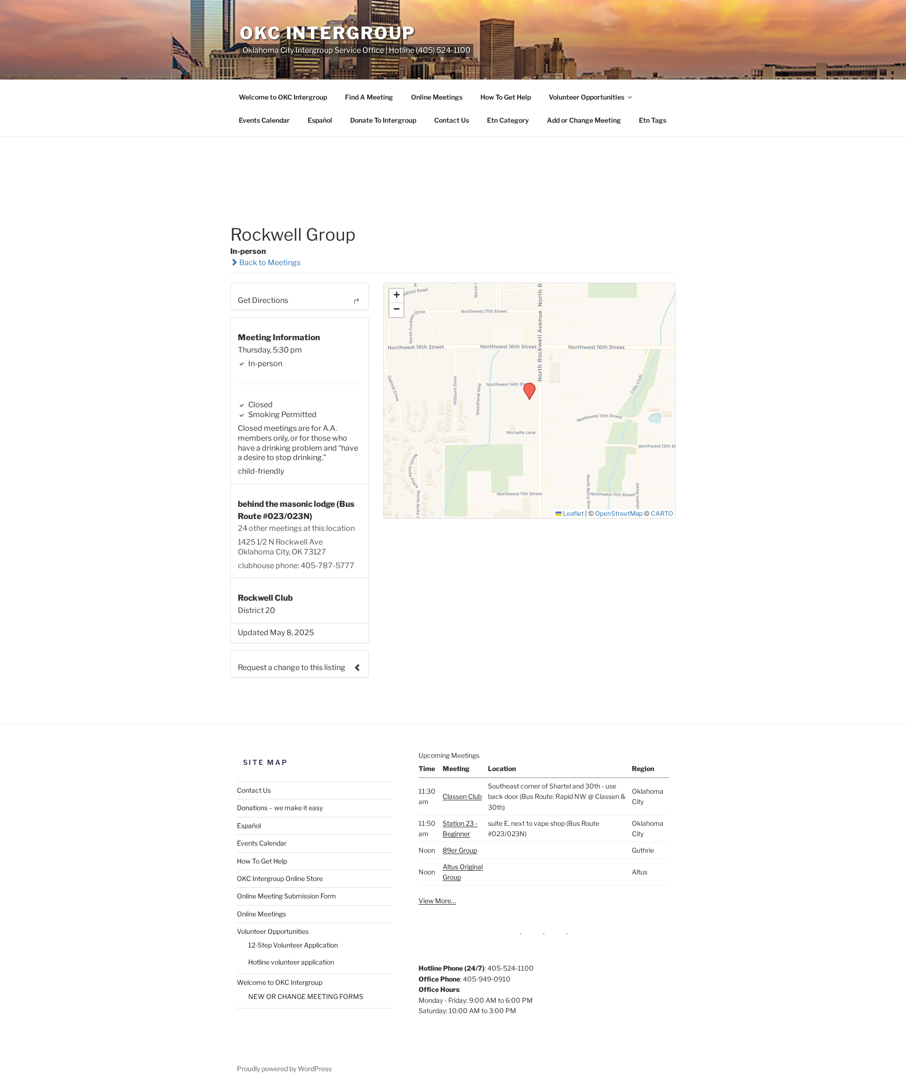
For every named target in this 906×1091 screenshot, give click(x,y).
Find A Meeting (369, 97)
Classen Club (462, 796)
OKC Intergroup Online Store (280, 878)
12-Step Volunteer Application (293, 945)
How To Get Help (505, 97)
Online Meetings (436, 97)
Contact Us (451, 120)
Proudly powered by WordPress (284, 1069)
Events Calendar (264, 120)
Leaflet (573, 513)
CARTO (662, 513)
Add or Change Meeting (584, 120)
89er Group (460, 850)
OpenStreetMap (619, 513)
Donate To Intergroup (383, 120)
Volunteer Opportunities (586, 97)
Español (320, 120)
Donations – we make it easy (280, 808)
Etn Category (508, 120)
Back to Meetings (269, 262)
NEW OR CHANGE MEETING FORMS (305, 996)
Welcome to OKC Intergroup (283, 97)
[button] (526, 385)
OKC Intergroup (328, 33)
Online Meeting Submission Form (286, 896)
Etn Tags (652, 120)
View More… (437, 901)
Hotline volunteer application (291, 962)
